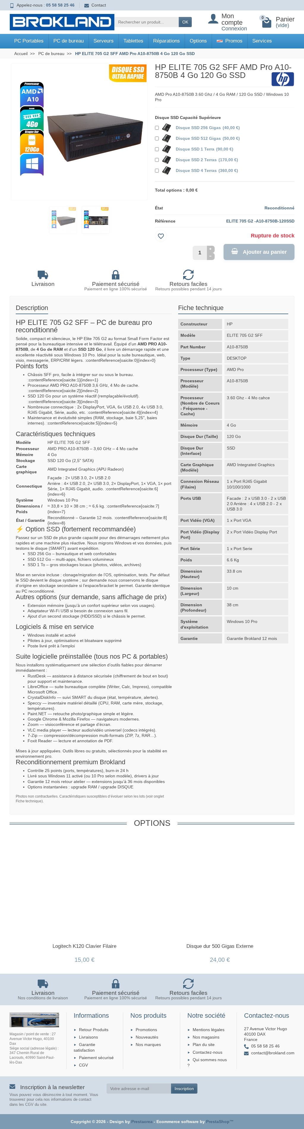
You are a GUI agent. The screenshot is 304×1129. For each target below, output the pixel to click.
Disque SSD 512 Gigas (208, 138)
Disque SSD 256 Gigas (208, 127)
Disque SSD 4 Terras (207, 170)
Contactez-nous (207, 1052)
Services (262, 41)
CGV (83, 1065)
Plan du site (204, 1044)
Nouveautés (147, 1037)
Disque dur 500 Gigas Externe (219, 946)
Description (32, 307)
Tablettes (133, 41)
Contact (98, 5)
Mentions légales (208, 1029)
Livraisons (88, 1037)
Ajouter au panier (265, 252)
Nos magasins (206, 1037)
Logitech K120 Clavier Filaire (84, 946)
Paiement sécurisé (96, 1057)
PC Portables (29, 41)
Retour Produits (93, 1029)
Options (198, 41)
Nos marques (148, 1044)
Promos (233, 41)
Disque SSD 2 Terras (207, 159)
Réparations (166, 41)
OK (185, 22)
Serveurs (104, 41)
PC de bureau (68, 41)
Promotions (146, 1029)
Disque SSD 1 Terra (204, 149)
